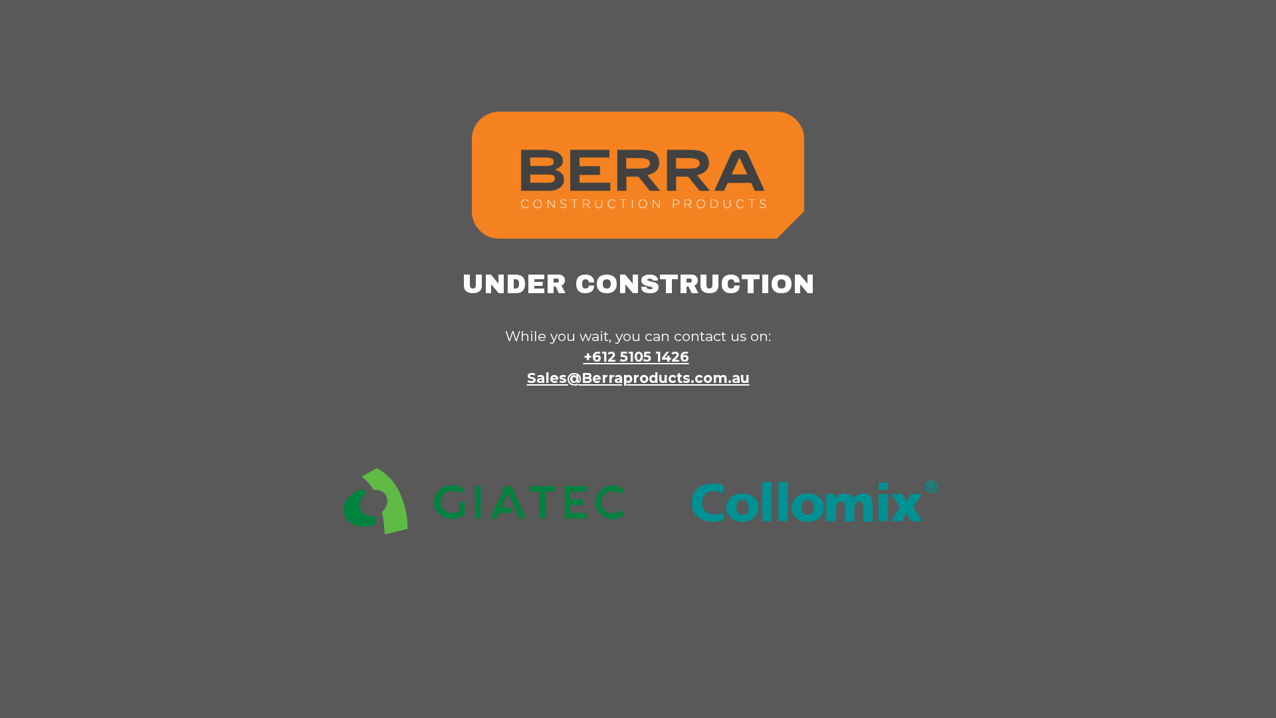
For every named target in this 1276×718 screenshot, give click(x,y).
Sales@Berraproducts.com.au (638, 378)
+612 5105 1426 (636, 356)
